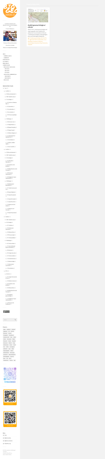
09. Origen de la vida (11, 253)
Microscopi (12, 352)
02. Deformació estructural (9, 228)
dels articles (8, 438)
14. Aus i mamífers (11, 146)
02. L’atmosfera (10, 106)
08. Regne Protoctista (11, 127)
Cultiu (14, 337)
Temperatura (5, 360)
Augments (5, 331)
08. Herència (9, 250)
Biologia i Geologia (9, 67)
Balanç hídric (40, 39)
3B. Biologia (8, 181)
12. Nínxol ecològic (11, 261)
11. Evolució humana (11, 258)
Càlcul (4, 339)
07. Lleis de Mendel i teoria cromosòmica (10, 247)
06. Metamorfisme (11, 287)
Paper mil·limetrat (12, 354)
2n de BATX (8, 78)
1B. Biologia (8, 118)
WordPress (9, 453)
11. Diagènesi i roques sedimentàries (11, 299)
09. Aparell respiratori (11, 194)
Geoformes (40, 41)
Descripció (9, 339)
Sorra (10, 358)
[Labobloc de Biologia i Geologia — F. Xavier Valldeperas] (10, 11)
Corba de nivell (6, 337)
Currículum (6, 65)
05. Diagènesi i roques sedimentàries (11, 177)
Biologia (6, 80)
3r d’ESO (7, 70)
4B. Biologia (8, 240)
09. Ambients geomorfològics (9, 295)
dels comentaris (8, 440)
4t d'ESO (7, 216)
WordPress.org (8, 443)
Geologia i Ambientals (10, 74)
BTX (6, 271)
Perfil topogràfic (6, 356)
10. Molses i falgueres (11, 133)
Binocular (5, 333)
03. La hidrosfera (10, 109)
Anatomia (13, 329)
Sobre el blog (8, 55)
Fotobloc (6, 61)
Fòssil (14, 344)
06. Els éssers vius (10, 121)
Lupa (9, 348)
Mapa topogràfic (6, 350)
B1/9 (34, 39)
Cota (11, 337)
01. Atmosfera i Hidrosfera (9, 161)
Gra (4, 346)
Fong (14, 342)
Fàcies (11, 344)
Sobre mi (6, 57)
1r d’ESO (7, 68)
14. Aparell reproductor (12, 212)
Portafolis (6, 59)
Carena (9, 333)
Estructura (5, 342)
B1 (9, 331)
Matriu (12, 350)
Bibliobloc (6, 63)
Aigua (4, 329)
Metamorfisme (6, 352)
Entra (6, 435)
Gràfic (7, 346)
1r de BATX (7, 76)
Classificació (11, 335)
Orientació (5, 354)
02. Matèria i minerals (11, 280)
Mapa (13, 348)
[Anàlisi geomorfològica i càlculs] (38, 16)
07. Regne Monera (10, 124)
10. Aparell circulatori (11, 199)
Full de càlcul (5, 344)
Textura (11, 360)
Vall (14, 360)
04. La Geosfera (10, 112)
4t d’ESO (7, 72)
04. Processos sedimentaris (9, 173)
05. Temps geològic (11, 237)
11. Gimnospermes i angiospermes (10, 136)
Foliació (10, 342)
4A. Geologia (9, 222)
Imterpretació (37, 43)
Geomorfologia (31, 43)
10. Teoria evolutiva (11, 255)
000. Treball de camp (10, 96)
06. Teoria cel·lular (11, 243)
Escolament (35, 41)
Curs (5, 88)
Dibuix (13, 339)
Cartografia (5, 335)
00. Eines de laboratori (10, 94)
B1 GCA (8, 274)
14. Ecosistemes (10, 268)
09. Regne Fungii (10, 130)
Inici (4, 54)
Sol (7, 358)
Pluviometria (45, 43)
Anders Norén (8, 454)
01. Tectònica (10, 225)
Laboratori (5, 348)
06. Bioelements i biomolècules (10, 184)
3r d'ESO (7, 149)
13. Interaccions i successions (10, 265)
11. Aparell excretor (11, 201)
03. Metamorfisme (11, 232)
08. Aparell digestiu (11, 192)
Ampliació (8, 329)
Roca (4, 358)
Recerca (12, 356)
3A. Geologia (9, 157)
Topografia (30, 44)
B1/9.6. (36, 39)
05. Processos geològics (12, 114)
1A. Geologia (9, 99)
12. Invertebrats (10, 139)
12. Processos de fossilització (10, 303)
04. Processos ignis (11, 234)
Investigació (12, 346)
